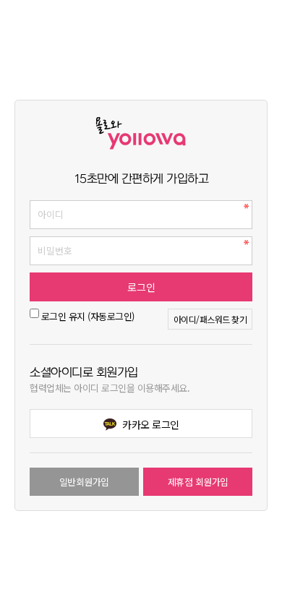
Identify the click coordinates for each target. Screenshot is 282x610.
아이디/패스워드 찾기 (210, 319)
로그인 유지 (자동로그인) (87, 316)
